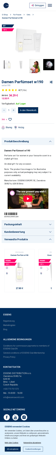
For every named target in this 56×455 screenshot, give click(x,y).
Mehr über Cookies (11, 443)
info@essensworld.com (13, 397)
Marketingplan (9, 325)
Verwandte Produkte (16, 239)
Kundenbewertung (14, 231)
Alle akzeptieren (12, 449)
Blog (5, 329)
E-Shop (5, 15)
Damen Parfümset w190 (12, 18)
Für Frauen (17, 15)
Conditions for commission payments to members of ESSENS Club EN (26, 347)
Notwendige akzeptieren (32, 443)
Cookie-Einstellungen (33, 449)
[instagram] (24, 417)
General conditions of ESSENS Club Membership (24, 353)
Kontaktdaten (11, 367)
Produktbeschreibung (16, 141)
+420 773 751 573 (11, 389)
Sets (28, 15)
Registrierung (9, 321)
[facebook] (7, 417)
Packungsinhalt (13, 224)
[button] (48, 270)
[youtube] (15, 417)
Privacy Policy (9, 357)
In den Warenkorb (28, 110)
